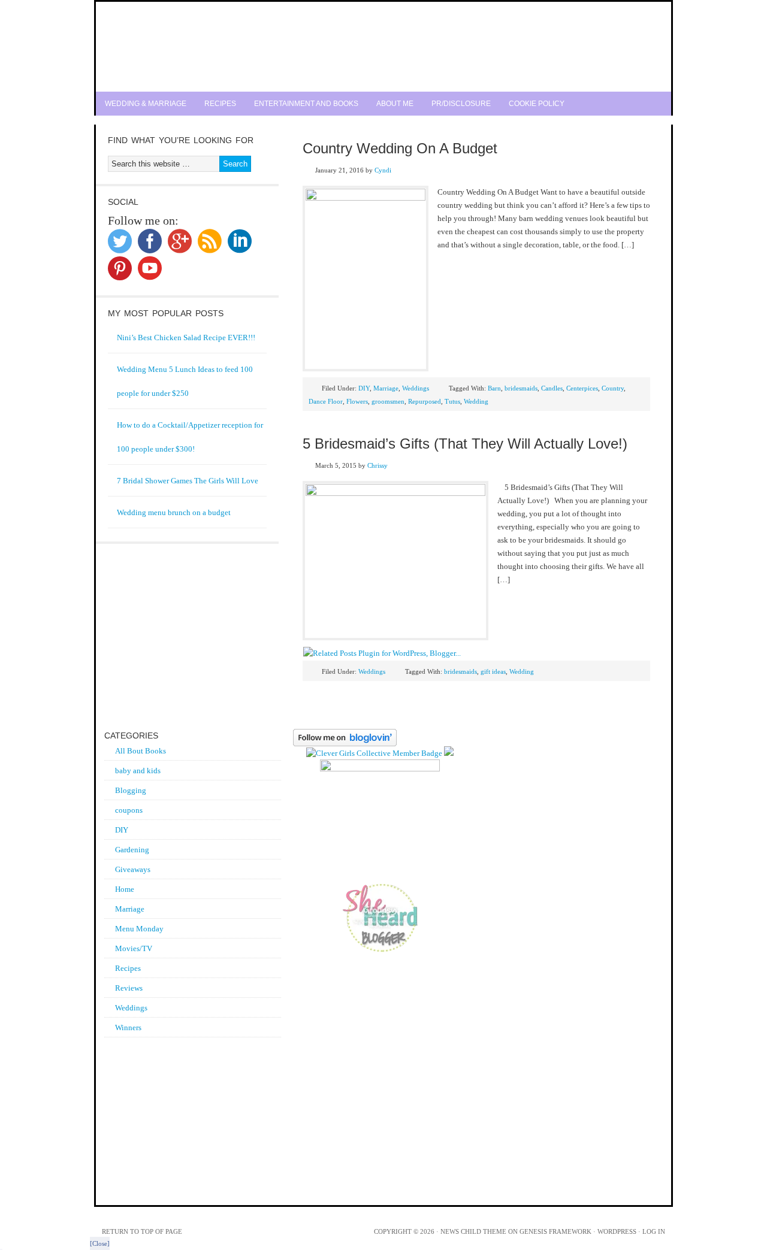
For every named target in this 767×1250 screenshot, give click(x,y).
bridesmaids (521, 388)
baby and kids (138, 770)
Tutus (452, 401)
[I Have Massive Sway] (449, 753)
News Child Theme (473, 1231)
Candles (552, 388)
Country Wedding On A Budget (400, 148)
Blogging (130, 790)
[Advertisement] (383, 120)
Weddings (415, 388)
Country (613, 388)
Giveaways (132, 869)
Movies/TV (133, 948)
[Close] (100, 1243)
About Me (394, 103)
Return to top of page (142, 1231)
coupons (129, 810)
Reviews (129, 987)
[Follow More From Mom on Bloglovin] (345, 743)
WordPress (616, 1231)
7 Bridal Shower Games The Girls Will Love (187, 480)
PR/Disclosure (461, 103)
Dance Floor (326, 401)
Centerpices (582, 388)
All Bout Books (140, 750)
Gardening (132, 849)
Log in (653, 1231)
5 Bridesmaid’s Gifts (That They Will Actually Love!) (465, 443)
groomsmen (388, 401)
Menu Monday (139, 928)
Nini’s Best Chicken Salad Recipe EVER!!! (186, 337)
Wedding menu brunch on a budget (174, 512)
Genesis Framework (555, 1231)
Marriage (385, 388)
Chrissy (377, 465)
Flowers (357, 401)
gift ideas (493, 671)
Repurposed (424, 401)
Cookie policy (536, 103)
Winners (128, 1027)
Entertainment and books (306, 103)
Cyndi (383, 170)
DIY (364, 388)
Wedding (476, 401)
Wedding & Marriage (145, 103)
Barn (494, 388)
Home (124, 889)
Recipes (220, 103)
